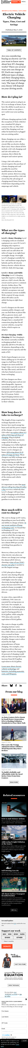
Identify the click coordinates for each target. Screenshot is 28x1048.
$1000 (7, 937)
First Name (5, 1011)
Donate (15, 2)
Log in (3, 1038)
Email (3, 1028)
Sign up (7, 1038)
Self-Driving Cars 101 (10, 871)
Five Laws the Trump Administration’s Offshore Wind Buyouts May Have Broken (12, 747)
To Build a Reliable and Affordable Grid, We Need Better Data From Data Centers (12, 775)
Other (19, 937)
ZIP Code (4, 1023)
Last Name (5, 1017)
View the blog (13, 985)
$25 (4, 934)
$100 (16, 934)
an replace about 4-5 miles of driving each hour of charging (14, 435)
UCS (15, 923)
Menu (24, 1)
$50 (9, 934)
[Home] (6, 2)
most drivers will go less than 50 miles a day (14, 487)
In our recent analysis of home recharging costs (14, 525)
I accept (24, 1040)
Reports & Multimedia (10, 11)
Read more (14, 782)
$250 (22, 934)
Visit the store (20, 964)
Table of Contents (14, 50)
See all (14, 910)
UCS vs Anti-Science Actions (13, 819)
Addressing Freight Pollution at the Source (13, 843)
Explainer (22, 11)
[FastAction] (6, 1035)
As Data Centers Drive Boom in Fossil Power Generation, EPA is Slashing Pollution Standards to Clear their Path (14, 720)
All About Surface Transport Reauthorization (13, 895)
